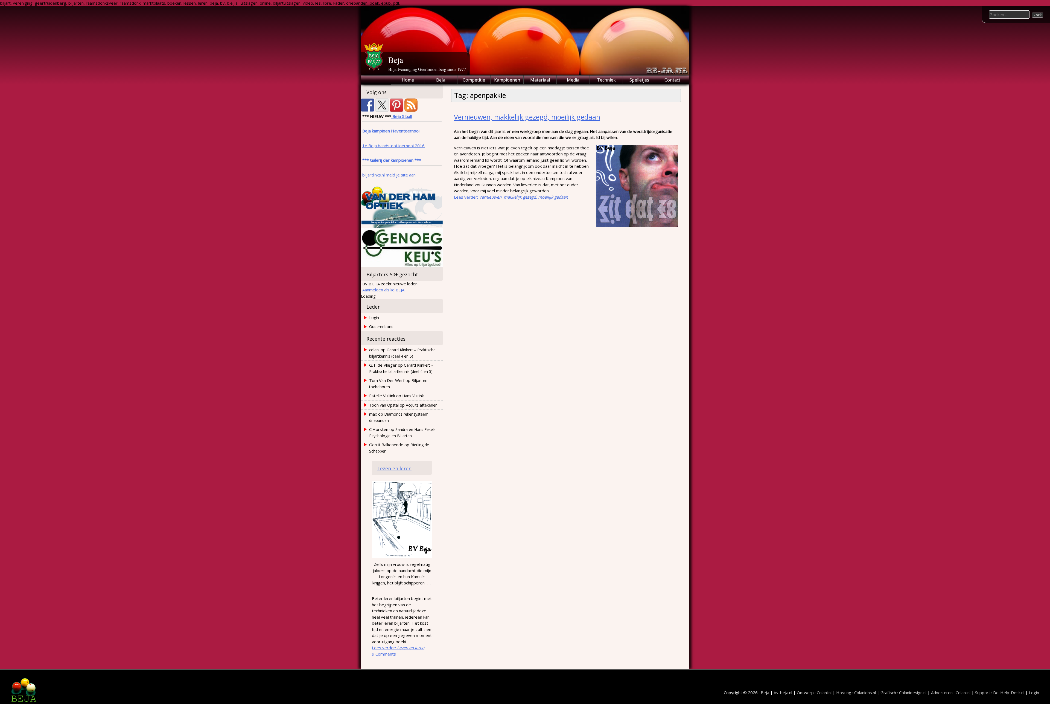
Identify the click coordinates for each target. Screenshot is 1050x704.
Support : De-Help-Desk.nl (999, 692)
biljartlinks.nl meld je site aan (389, 175)
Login (374, 317)
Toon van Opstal (384, 405)
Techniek (606, 80)
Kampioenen (507, 80)
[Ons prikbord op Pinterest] (396, 105)
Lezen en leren (394, 468)
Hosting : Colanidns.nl (856, 692)
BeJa (440, 80)
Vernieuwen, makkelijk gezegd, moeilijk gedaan (527, 116)
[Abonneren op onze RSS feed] (411, 105)
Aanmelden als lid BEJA (383, 289)
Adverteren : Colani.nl (950, 692)
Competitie (474, 80)
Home (408, 80)
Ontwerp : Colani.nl (814, 692)
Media (573, 80)
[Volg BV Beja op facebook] (367, 105)
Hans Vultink (413, 395)
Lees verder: (511, 197)
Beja (395, 59)
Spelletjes (639, 80)
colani (374, 349)
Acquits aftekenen (422, 405)
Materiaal (540, 80)
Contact (672, 80)
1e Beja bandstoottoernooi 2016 (393, 145)
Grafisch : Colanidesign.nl (903, 692)
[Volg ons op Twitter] (382, 105)
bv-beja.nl (783, 692)
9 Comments (384, 654)
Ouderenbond (381, 326)
